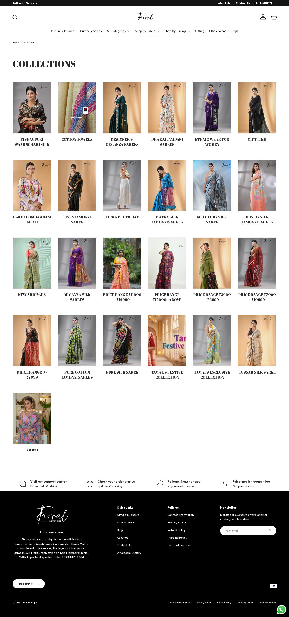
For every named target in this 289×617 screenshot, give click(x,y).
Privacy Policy (176, 522)
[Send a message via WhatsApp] (281, 609)
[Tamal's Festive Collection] (167, 340)
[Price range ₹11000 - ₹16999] (122, 263)
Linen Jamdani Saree (77, 219)
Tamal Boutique (29, 602)
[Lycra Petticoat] (122, 185)
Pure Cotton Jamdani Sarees (77, 375)
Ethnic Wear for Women (212, 142)
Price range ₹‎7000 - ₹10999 (257, 297)
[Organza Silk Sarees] (77, 263)
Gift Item (257, 139)
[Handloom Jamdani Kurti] (32, 185)
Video (32, 449)
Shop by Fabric (145, 31)
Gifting (199, 31)
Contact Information (180, 515)
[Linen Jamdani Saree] (77, 185)
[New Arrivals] (32, 263)
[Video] (32, 418)
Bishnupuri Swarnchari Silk (32, 142)
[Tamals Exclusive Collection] (212, 340)
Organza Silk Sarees (77, 297)
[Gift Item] (257, 107)
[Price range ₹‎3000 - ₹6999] (212, 263)
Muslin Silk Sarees (63, 31)
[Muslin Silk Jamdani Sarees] (257, 185)
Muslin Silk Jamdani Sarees (257, 219)
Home (16, 42)
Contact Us (243, 3)
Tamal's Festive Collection (167, 375)
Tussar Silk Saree (257, 372)
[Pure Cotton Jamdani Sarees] (77, 340)
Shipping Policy (177, 537)
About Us (224, 3)
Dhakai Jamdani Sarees (167, 142)
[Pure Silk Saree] (122, 340)
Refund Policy (176, 530)
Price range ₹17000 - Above (167, 297)
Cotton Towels (77, 139)
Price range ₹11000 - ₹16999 (122, 297)
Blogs (234, 31)
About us (122, 537)
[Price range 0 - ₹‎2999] (32, 340)
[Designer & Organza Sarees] (122, 107)
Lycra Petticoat (122, 216)
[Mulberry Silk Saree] (212, 185)
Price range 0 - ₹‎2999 (32, 375)
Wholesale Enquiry (129, 553)
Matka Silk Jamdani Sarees (167, 219)
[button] (274, 17)
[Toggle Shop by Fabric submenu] (158, 31)
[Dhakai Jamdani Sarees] (167, 107)
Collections (28, 42)
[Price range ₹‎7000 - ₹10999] (257, 263)
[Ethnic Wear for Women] (212, 107)
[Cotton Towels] (77, 107)
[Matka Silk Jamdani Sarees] (167, 185)
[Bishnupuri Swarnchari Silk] (32, 107)
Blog (120, 530)
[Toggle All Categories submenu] (128, 31)
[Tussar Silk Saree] (257, 340)
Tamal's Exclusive (128, 515)
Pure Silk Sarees (91, 31)
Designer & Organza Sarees (122, 142)
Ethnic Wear (217, 31)
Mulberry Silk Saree (212, 219)
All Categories (116, 31)
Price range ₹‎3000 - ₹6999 (212, 297)
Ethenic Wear (125, 522)
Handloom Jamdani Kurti (32, 219)
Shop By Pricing (175, 31)
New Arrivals (32, 294)
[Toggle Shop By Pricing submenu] (189, 31)
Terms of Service (178, 545)
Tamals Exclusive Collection (212, 375)
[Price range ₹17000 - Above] (167, 263)
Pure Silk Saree (122, 372)
